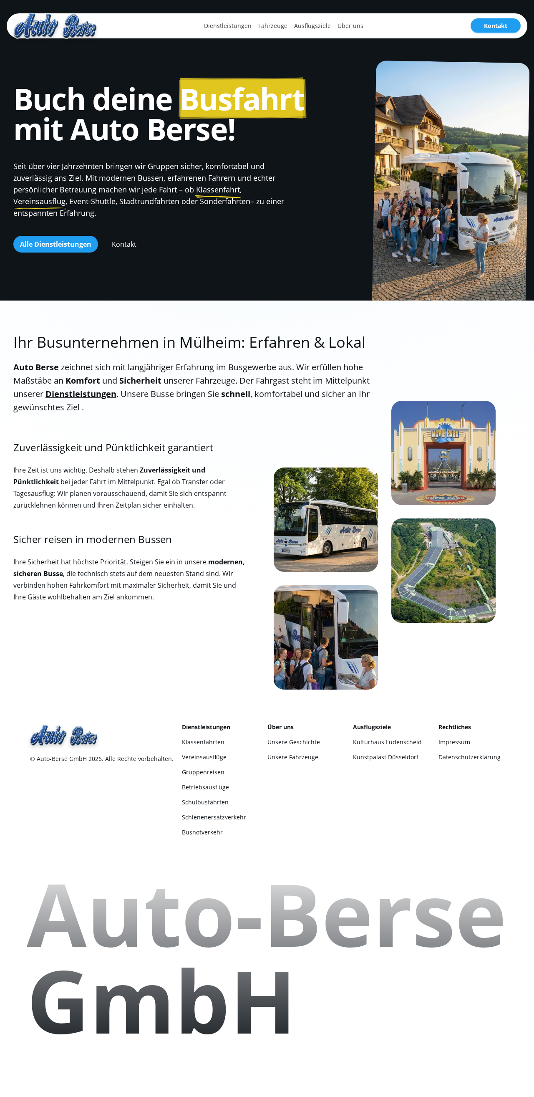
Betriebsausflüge (205, 787)
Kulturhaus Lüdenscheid (387, 742)
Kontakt (495, 26)
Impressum (454, 742)
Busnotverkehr (202, 832)
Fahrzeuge (272, 26)
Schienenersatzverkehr (214, 817)
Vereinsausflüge (204, 757)
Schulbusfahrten (205, 802)
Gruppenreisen (203, 772)
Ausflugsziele (312, 26)
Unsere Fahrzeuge (292, 757)
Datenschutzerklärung (469, 757)
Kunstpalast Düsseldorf (385, 757)
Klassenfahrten (203, 742)
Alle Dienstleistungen (55, 244)
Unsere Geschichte (293, 742)
